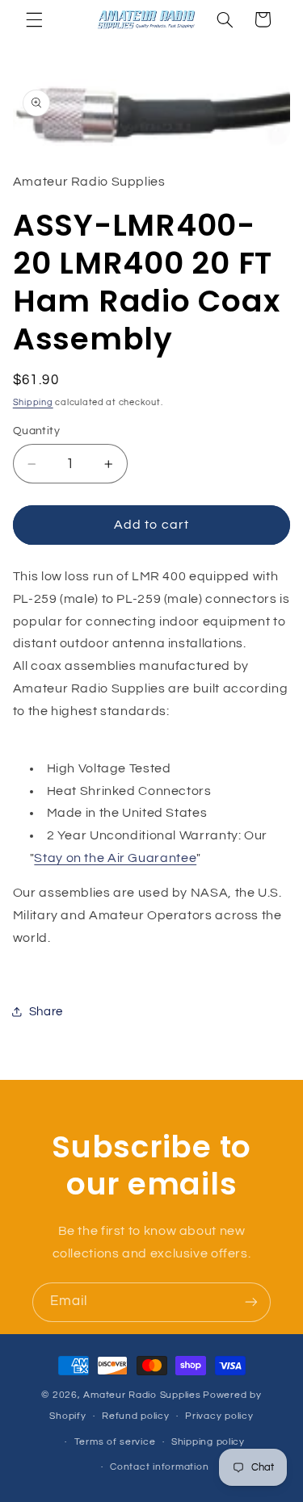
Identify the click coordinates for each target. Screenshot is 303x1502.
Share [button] (46, 1012)
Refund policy (136, 1416)
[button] (34, 19)
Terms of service (115, 1441)
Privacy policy (219, 1416)
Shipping (33, 402)
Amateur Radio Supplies (141, 1395)
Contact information (159, 1466)
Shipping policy (208, 1441)
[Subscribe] (251, 1302)
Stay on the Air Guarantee (115, 857)
